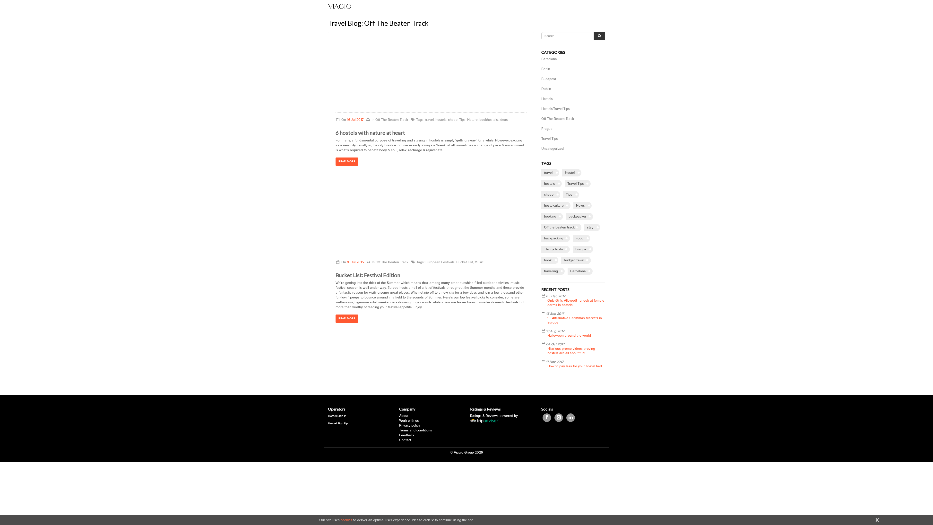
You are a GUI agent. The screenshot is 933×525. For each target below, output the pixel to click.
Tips (569, 194)
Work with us (409, 421)
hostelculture (554, 205)
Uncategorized (552, 149)
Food (579, 238)
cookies (346, 520)
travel (548, 173)
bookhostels (488, 120)
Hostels (547, 99)
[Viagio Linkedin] (570, 417)
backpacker (577, 216)
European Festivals (440, 262)
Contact (405, 440)
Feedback (406, 435)
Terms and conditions (415, 430)
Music (479, 262)
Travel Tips (549, 139)
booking (550, 216)
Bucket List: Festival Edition (368, 275)
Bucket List (464, 262)
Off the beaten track (559, 227)
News (580, 205)
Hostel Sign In (337, 416)
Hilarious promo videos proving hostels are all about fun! (571, 351)
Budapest (548, 79)
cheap (548, 194)
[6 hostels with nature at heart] (431, 75)
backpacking (553, 238)
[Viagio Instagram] (558, 417)
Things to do (553, 249)
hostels (549, 184)
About (403, 416)
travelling (551, 271)
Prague (547, 129)
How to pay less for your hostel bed (574, 366)
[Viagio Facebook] (547, 417)
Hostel (570, 173)
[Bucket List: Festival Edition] (431, 218)
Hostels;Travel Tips (555, 109)
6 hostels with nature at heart (370, 132)
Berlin (545, 69)
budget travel (574, 260)
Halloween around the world (569, 335)
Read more (346, 161)
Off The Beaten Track (557, 119)
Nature (472, 120)
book (548, 260)
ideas (504, 120)
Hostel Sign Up (338, 423)
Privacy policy (409, 425)
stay (590, 227)
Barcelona (549, 59)
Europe (580, 249)
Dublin (546, 89)
